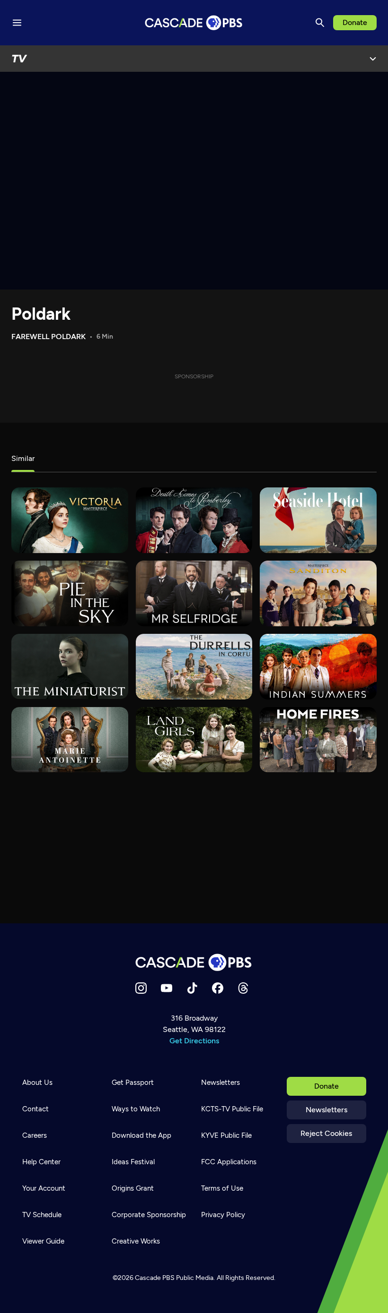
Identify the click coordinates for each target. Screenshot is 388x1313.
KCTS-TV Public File (232, 1109)
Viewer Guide (43, 1241)
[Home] (194, 962)
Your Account (43, 1188)
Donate (355, 22)
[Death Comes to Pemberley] (194, 520)
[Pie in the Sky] (69, 593)
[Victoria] (69, 520)
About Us (37, 1082)
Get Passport (133, 1082)
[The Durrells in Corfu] (194, 666)
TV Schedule (42, 1215)
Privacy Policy (223, 1215)
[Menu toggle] (17, 22)
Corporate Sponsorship (149, 1215)
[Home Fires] (318, 740)
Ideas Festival (133, 1162)
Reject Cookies (326, 1133)
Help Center (41, 1162)
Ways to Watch (136, 1109)
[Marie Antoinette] (69, 740)
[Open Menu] (373, 58)
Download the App (141, 1135)
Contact (35, 1109)
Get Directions (194, 1040)
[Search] (320, 22)
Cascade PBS (155, 1278)
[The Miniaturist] (69, 666)
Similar (23, 458)
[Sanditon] (318, 593)
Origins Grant (133, 1188)
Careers (34, 1135)
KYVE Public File (226, 1135)
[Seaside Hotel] (318, 520)
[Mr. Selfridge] (194, 593)
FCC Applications (228, 1162)
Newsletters (326, 1109)
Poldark (41, 314)
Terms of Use (222, 1188)
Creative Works (136, 1241)
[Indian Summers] (318, 666)
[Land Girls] (194, 740)
